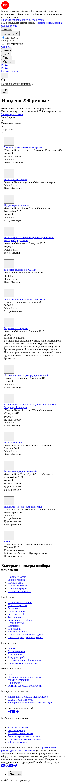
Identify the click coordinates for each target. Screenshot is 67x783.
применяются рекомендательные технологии (28, 749)
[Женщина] (9, 199)
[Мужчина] (9, 141)
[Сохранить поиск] (4, 91)
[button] (4, 65)
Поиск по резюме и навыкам (17, 83)
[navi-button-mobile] (4, 75)
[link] (6, 58)
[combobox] (16, 87)
